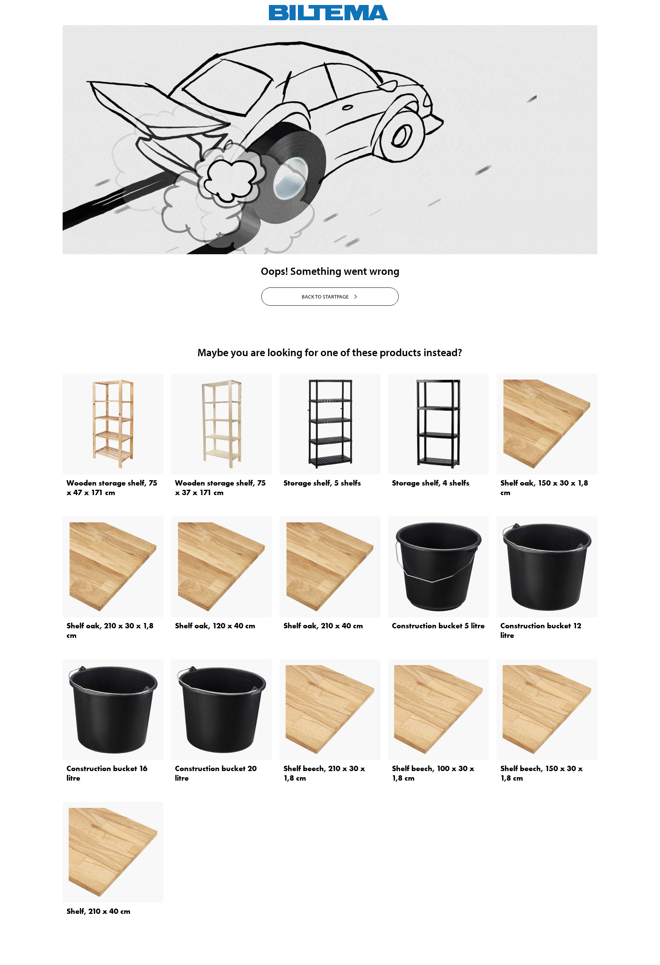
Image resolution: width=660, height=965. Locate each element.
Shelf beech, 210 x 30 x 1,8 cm (324, 773)
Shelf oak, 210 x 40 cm (323, 626)
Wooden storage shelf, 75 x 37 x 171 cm (220, 487)
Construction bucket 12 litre (540, 630)
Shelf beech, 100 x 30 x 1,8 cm (433, 773)
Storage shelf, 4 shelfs (430, 483)
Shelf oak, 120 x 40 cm (215, 626)
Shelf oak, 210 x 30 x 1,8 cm (110, 630)
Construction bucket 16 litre (106, 773)
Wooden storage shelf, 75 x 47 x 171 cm (111, 487)
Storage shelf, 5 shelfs (322, 483)
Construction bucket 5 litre (438, 626)
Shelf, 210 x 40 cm (98, 911)
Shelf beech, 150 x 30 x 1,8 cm (541, 773)
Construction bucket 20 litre (216, 773)
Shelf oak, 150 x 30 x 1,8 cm (544, 487)
